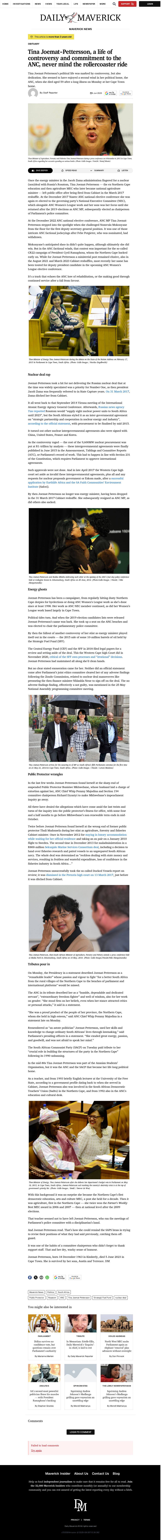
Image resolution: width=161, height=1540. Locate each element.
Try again (36, 1450)
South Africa (63, 1292)
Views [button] (48, 4)
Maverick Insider (57, 1473)
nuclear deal (120, 1297)
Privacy (75, 1520)
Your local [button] (62, 4)
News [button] (38, 4)
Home (5, 4)
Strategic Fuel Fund (102, 1297)
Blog (116, 1473)
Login (150, 4)
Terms (86, 1520)
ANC (62, 1297)
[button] (110, 93)
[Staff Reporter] (33, 93)
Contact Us (100, 1473)
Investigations (21, 4)
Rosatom (52, 1297)
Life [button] (76, 4)
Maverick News (36, 1292)
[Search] (114, 3)
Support (125, 4)
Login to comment (80, 1432)
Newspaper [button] (89, 4)
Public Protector (36, 1297)
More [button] (102, 4)
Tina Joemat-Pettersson (79, 1297)
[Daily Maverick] (80, 17)
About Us (81, 1473)
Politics (50, 1292)
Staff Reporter (50, 92)
